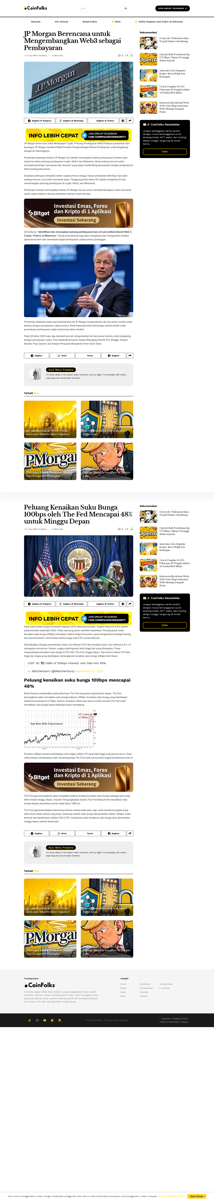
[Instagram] (37, 1020)
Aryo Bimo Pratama (38, 55)
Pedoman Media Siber (169, 1022)
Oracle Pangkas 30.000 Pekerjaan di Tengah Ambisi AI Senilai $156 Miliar (174, 89)
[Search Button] (126, 8)
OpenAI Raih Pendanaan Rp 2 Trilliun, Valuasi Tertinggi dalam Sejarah (174, 57)
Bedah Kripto (90, 21)
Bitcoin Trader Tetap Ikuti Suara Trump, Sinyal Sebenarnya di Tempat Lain (106, 472)
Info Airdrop (61, 21)
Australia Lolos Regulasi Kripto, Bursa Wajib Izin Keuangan (172, 73)
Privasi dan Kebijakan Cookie (171, 1196)
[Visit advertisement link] (78, 135)
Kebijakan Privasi (180, 1018)
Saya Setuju (196, 1196)
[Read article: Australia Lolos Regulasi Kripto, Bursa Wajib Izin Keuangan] (148, 75)
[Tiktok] (29, 1020)
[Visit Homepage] (35, 8)
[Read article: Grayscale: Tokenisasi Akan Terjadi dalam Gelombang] (148, 43)
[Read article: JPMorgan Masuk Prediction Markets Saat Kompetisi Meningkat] (50, 461)
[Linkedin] (59, 1020)
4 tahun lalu (57, 55)
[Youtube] (44, 1020)
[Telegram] (52, 1020)
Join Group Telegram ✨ (172, 8)
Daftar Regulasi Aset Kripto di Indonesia (161, 21)
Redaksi (184, 1022)
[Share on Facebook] (123, 120)
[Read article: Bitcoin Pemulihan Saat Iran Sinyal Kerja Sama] (107, 419)
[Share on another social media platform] (130, 120)
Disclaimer (166, 1018)
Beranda (35, 21)
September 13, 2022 (89, 671)
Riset (118, 21)
